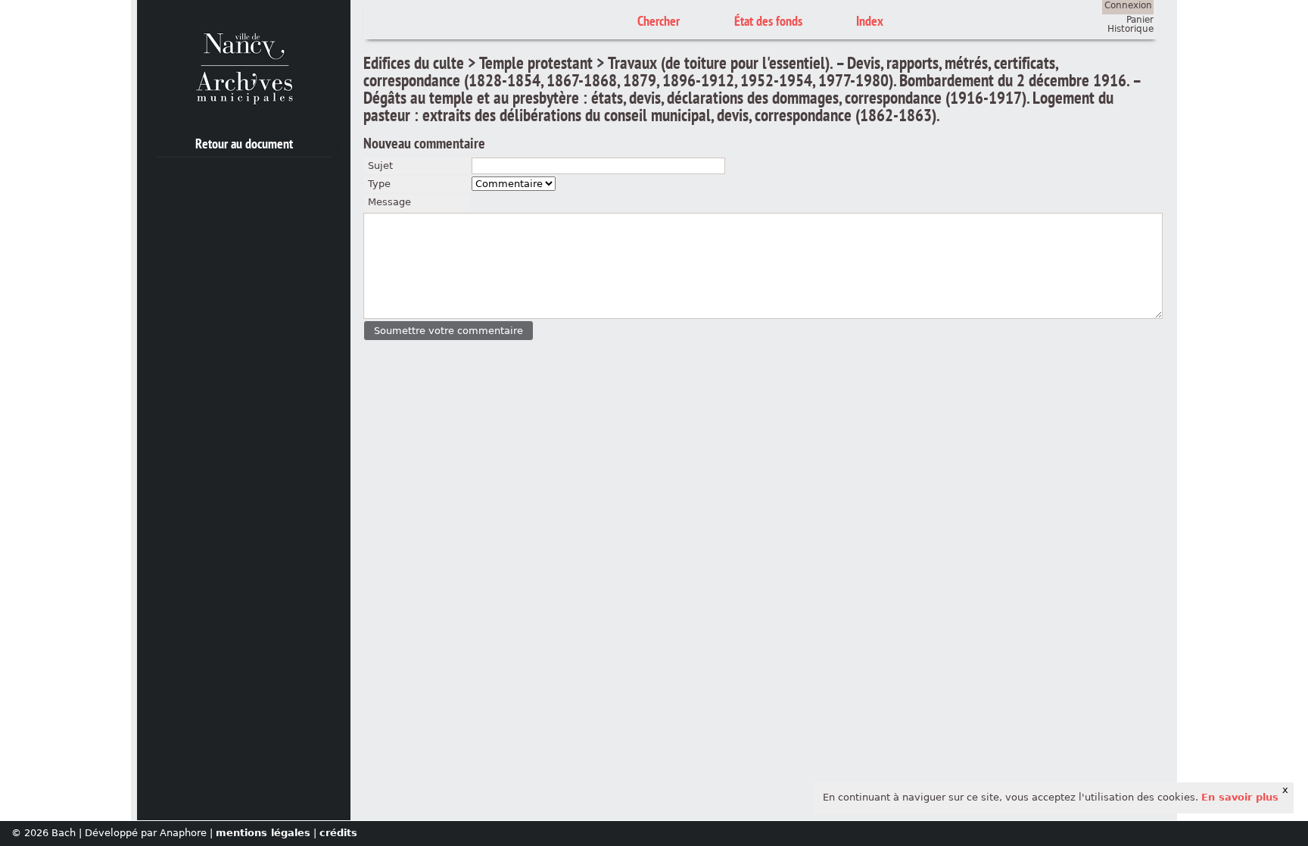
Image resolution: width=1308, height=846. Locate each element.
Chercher (658, 21)
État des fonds (768, 21)
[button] (448, 330)
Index (869, 21)
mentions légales (263, 832)
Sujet (380, 165)
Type (379, 183)
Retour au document (244, 143)
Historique (1130, 28)
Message (389, 202)
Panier (1140, 19)
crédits (338, 832)
